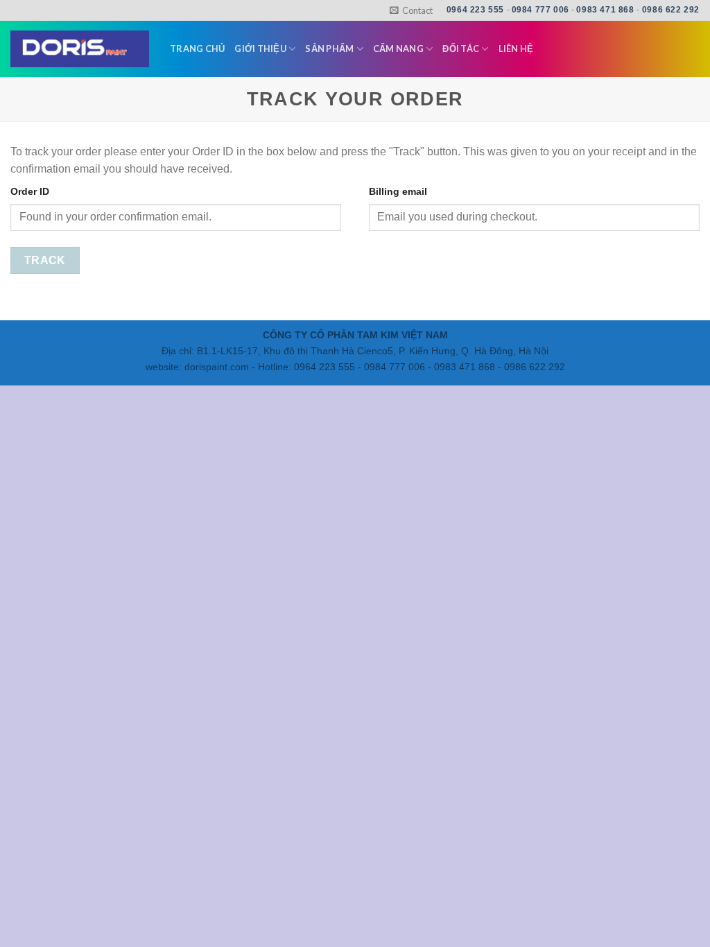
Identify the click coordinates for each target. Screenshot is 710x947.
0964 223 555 (475, 10)
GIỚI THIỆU (260, 48)
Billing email (398, 191)
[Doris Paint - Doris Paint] (79, 49)
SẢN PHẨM (329, 48)
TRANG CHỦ (197, 48)
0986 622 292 (671, 10)
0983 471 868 (605, 10)
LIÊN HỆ (516, 48)
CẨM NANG (398, 48)
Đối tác (460, 48)
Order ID (29, 191)
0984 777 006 (540, 10)
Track (45, 260)
